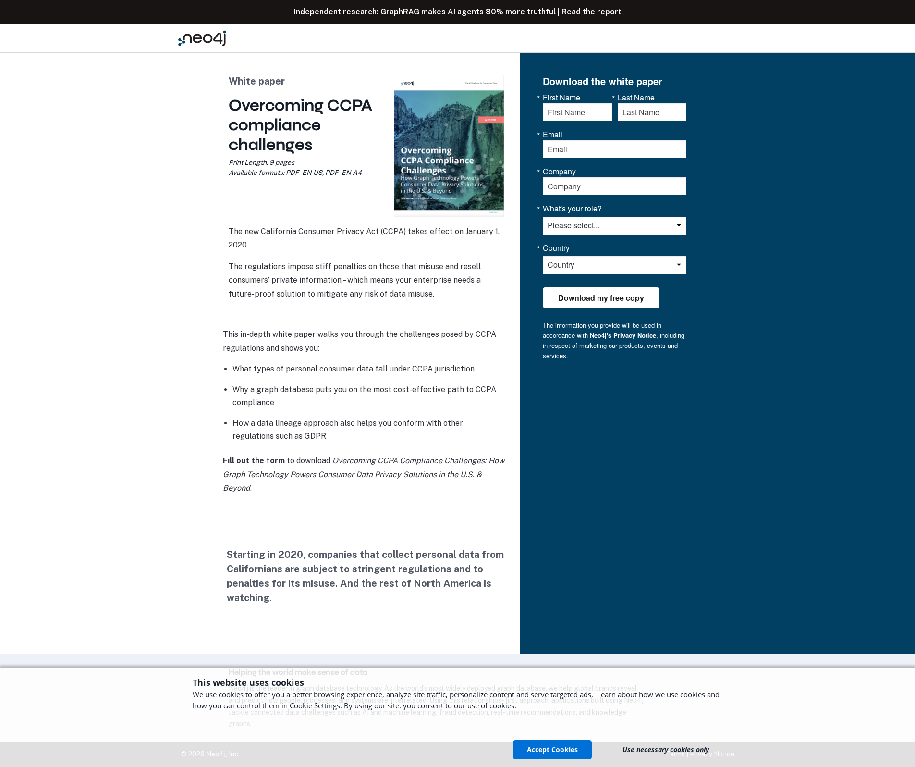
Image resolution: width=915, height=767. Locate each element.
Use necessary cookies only (665, 749)
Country (556, 248)
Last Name (636, 97)
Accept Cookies (552, 749)
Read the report (591, 11)
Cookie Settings (315, 705)
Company (559, 171)
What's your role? (572, 208)
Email (552, 134)
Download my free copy (601, 297)
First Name (561, 97)
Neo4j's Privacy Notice (623, 335)
